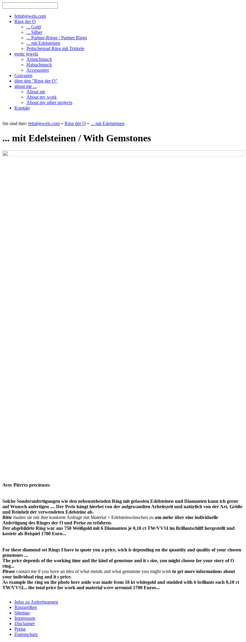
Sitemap (22, 612)
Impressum (24, 618)
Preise (20, 629)
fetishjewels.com (44, 123)
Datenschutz (26, 634)
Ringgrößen (25, 607)
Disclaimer (24, 623)
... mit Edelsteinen (107, 123)
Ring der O (75, 123)
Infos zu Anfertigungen (36, 601)
